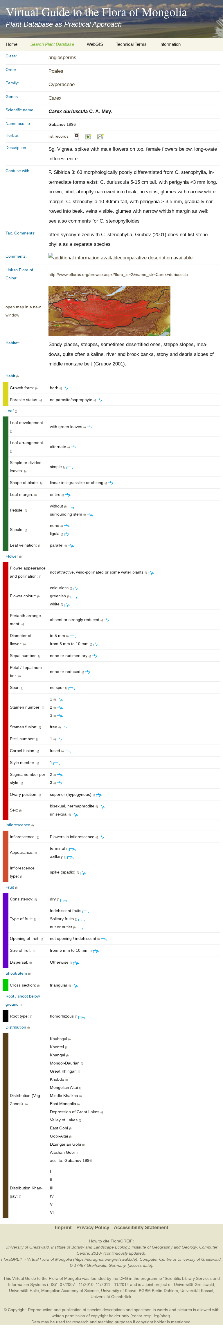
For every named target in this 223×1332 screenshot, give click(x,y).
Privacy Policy (92, 1227)
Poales (55, 71)
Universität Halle (24, 1290)
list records (58, 136)
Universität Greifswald (194, 1284)
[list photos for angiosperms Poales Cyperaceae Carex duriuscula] (88, 136)
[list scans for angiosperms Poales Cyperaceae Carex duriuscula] (76, 136)
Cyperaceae (61, 84)
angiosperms (62, 57)
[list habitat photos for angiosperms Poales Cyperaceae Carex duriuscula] (101, 136)
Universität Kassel (196, 1290)
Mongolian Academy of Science (70, 1290)
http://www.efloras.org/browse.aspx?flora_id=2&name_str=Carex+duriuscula (118, 274)
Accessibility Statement (141, 1227)
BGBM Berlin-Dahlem (158, 1290)
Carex (55, 98)
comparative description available (156, 258)
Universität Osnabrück (111, 1296)
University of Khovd (118, 1290)
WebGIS (95, 44)
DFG (123, 1278)
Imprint (63, 1227)
